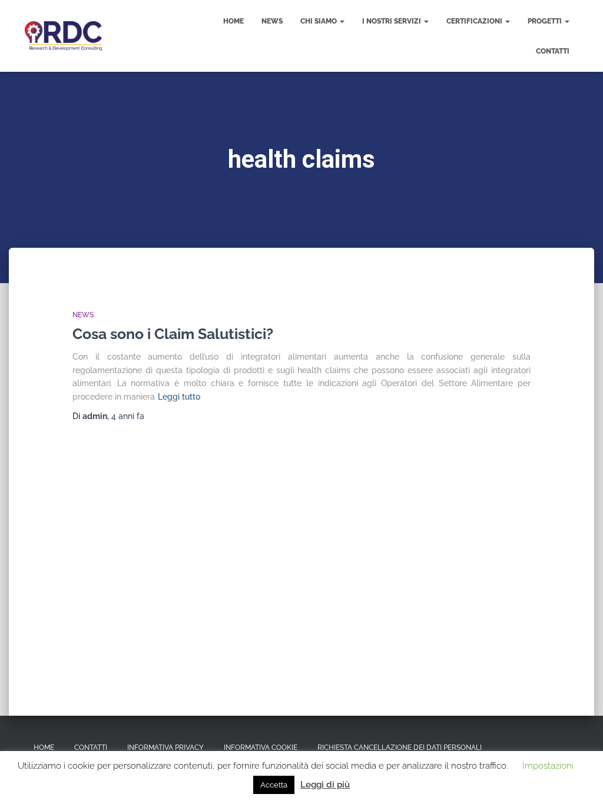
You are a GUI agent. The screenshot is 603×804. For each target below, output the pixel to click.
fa (127, 416)
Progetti (546, 21)
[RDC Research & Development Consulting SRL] (63, 36)
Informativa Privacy (165, 747)
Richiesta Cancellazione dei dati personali (399, 747)
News (272, 21)
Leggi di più (325, 784)
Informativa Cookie (260, 747)
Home (233, 21)
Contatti (552, 51)
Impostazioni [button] (548, 765)
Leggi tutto (179, 396)
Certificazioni (475, 21)
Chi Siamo (319, 21)
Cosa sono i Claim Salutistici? (172, 334)
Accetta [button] (273, 784)
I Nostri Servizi (392, 21)
